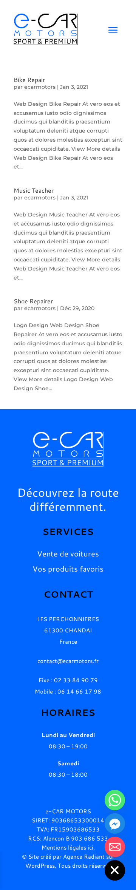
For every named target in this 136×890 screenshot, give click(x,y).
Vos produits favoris (68, 569)
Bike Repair (29, 79)
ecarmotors (40, 86)
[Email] (115, 847)
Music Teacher (34, 190)
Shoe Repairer (33, 301)
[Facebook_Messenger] (115, 823)
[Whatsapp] (115, 800)
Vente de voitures (68, 554)
